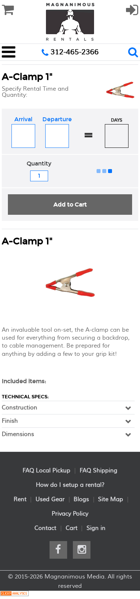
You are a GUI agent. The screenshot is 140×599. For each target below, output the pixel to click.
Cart (72, 528)
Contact (45, 528)
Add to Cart (70, 204)
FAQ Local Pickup (46, 470)
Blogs (81, 499)
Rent (20, 499)
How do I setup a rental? (70, 485)
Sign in (96, 528)
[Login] (132, 13)
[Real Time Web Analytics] (14, 594)
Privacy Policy (70, 513)
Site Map (110, 499)
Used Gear (50, 499)
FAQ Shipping (98, 470)
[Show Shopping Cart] (8, 10)
